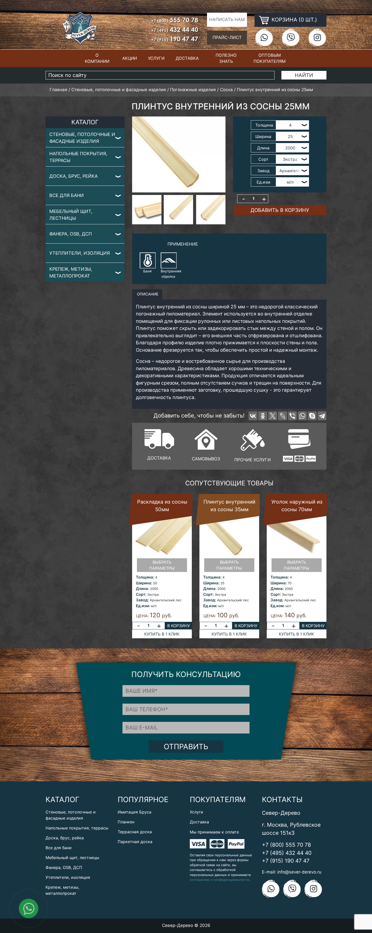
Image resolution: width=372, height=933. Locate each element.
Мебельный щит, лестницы (70, 215)
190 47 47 (174, 39)
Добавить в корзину (280, 210)
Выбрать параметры (162, 565)
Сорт (263, 159)
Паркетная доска (135, 841)
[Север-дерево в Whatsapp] (264, 37)
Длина (263, 147)
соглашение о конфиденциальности (219, 880)
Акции (129, 58)
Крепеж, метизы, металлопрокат (70, 272)
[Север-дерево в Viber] (290, 37)
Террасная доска (135, 831)
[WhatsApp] (302, 415)
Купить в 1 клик (161, 634)
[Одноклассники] (262, 415)
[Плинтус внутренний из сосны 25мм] (178, 154)
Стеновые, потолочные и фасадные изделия (82, 138)
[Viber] (292, 415)
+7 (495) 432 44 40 (287, 853)
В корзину (178, 625)
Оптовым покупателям (270, 58)
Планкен (126, 821)
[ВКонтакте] (253, 415)
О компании (97, 58)
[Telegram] (322, 415)
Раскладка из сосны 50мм (162, 505)
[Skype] (312, 415)
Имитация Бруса (134, 812)
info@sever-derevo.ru (299, 872)
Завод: (142, 600)
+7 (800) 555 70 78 (286, 845)
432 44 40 (174, 29)
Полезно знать (226, 58)
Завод (263, 170)
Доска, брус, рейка (73, 176)
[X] (272, 415)
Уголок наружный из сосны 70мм (296, 505)
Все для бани (66, 195)
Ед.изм (263, 182)
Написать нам (227, 19)
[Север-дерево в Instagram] (317, 37)
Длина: (142, 588)
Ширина (263, 136)
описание (147, 294)
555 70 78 (174, 20)
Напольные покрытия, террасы (78, 157)
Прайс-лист (227, 37)
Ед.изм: (143, 605)
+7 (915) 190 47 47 (285, 861)
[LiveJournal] (282, 415)
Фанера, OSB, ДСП (70, 233)
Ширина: (144, 583)
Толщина (264, 125)
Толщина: (145, 577)
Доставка (187, 58)
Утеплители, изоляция (79, 253)
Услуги (156, 58)
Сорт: (141, 594)
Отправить (186, 746)
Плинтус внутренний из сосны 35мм (229, 505)
